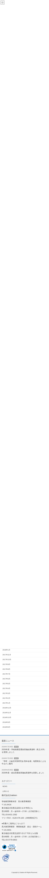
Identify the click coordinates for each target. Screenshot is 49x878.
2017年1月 (6, 703)
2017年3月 (6, 693)
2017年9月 (6, 664)
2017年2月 (6, 698)
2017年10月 (7, 659)
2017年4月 (6, 688)
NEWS (16, 746)
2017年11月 (7, 655)
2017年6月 (6, 679)
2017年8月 (6, 669)
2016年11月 (7, 713)
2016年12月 (7, 708)
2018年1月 (6, 650)
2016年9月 (6, 722)
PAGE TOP (45, 849)
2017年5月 (6, 684)
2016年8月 (6, 727)
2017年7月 (6, 674)
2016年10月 (7, 717)
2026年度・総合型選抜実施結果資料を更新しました (23, 773)
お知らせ (6, 791)
